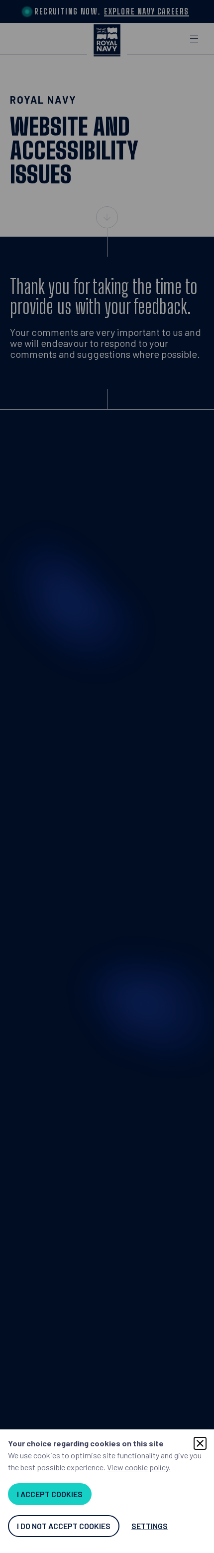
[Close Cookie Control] (200, 1443)
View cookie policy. (139, 1467)
